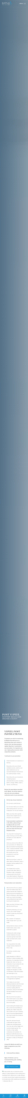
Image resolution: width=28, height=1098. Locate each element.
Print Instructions (12, 1066)
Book (24, 1096)
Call (3, 1096)
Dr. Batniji (7, 740)
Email (10, 1096)
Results (17, 1096)
